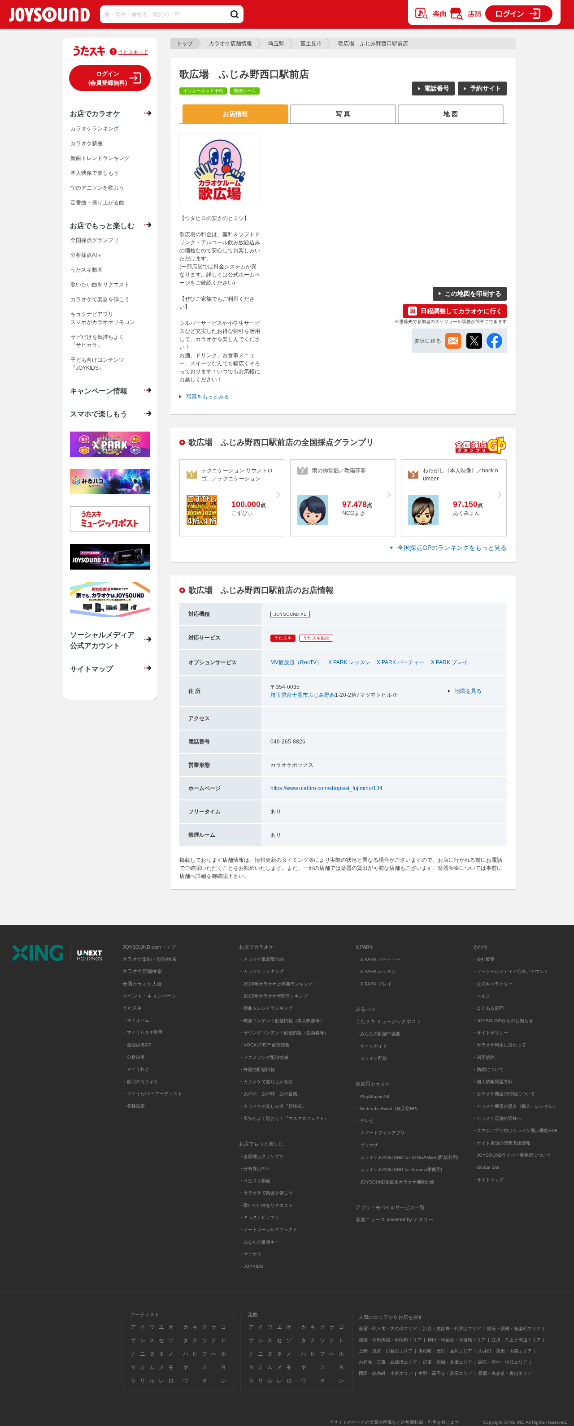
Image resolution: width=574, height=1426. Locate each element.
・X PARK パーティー (378, 959)
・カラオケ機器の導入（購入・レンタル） (514, 1106)
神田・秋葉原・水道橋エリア (456, 1339)
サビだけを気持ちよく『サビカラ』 (97, 341)
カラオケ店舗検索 (142, 971)
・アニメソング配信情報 (263, 1057)
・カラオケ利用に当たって (499, 1044)
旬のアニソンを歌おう (97, 188)
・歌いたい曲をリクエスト (266, 1205)
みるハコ (365, 1009)
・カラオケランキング (261, 971)
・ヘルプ (481, 996)
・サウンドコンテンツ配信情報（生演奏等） (284, 1032)
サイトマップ (91, 669)
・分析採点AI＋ (254, 1168)
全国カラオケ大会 (142, 983)
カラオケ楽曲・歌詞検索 (149, 959)
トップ (185, 43)
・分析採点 (133, 1056)
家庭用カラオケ (373, 1083)
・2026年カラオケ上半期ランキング (276, 983)
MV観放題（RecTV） (296, 662)
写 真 (343, 113)
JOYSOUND (49, 16)
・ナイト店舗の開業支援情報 (501, 1143)
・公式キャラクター (492, 983)
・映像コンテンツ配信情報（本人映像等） (281, 1020)
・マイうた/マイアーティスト (152, 1093)
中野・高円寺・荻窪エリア (445, 1373)
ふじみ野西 (321, 695)
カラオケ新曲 (86, 143)
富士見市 (311, 43)
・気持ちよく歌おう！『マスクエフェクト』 (284, 1118)
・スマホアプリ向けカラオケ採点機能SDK (515, 1130)
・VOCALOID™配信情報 (264, 1044)
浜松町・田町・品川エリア (445, 1350)
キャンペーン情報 (98, 391)
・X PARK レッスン (376, 971)
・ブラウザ (367, 1145)
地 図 (451, 113)
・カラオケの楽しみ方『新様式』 (272, 1106)
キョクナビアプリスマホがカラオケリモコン (102, 318)
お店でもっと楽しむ (102, 225)
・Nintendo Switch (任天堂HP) (386, 1108)
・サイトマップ (488, 1179)
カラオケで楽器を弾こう (100, 299)
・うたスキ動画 (254, 1180)
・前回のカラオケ (140, 1081)
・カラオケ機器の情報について (503, 1093)
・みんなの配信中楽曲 (378, 1033)
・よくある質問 (488, 1008)
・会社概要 (483, 959)
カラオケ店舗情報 (230, 43)
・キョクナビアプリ (259, 1217)
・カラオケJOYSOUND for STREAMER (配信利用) (407, 1157)
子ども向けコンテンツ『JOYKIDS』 (97, 364)
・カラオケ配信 (371, 1058)
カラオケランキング (94, 128)
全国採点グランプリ (94, 240)
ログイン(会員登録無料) (107, 78)
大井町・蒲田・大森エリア (505, 1350)
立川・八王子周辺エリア (516, 1339)
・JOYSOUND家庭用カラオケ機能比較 (395, 1182)
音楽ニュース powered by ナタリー (394, 1219)
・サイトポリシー (490, 1032)
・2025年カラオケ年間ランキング (273, 996)
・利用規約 (483, 1057)
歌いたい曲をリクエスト (100, 284)
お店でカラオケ (95, 113)
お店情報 (235, 113)
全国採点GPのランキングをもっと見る (452, 547)
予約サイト (485, 88)
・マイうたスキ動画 (142, 1032)
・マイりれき (135, 1069)
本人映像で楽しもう (94, 173)
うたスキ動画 (86, 270)
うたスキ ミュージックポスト (388, 1021)
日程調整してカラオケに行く (461, 311)
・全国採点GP (137, 1044)
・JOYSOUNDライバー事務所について (511, 1155)
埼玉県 (276, 43)
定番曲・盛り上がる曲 (97, 202)
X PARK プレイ (449, 662)
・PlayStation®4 (373, 1096)
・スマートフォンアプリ (380, 1132)
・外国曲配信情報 (257, 1069)
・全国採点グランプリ (261, 1156)
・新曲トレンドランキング (266, 1008)
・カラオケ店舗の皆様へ (497, 1118)
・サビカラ (250, 1254)
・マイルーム (135, 1020)
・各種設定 (133, 1105)
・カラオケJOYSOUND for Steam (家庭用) (399, 1169)
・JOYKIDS (251, 1266)
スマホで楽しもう (98, 414)
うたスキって (133, 52)
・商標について (488, 1069)
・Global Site (486, 1167)
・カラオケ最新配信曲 (261, 959)
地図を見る (468, 691)
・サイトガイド (371, 1046)
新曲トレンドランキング (100, 158)
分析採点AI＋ (86, 255)
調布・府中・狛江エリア (502, 1362)
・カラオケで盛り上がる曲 (266, 1081)
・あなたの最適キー (259, 1242)
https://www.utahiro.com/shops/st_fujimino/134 (326, 788)
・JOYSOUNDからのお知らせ (502, 1020)
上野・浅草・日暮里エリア (386, 1350)
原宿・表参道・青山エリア (505, 1373)
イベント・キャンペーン (149, 995)
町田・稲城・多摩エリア (447, 1362)
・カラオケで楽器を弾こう (266, 1192)
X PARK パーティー (400, 662)
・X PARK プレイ (373, 983)
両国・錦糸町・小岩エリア (386, 1373)
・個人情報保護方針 (492, 1081)
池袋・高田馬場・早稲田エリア (390, 1339)
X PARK (364, 947)
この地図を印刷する (473, 293)
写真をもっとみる (207, 396)
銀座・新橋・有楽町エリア (514, 1328)
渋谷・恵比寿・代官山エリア (452, 1328)
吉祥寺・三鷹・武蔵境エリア (388, 1362)
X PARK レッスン (349, 662)
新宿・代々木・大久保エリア (388, 1328)
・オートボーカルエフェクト (268, 1229)
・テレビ (365, 1120)
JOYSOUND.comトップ (149, 947)
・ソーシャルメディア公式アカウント (510, 971)
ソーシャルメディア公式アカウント (102, 640)
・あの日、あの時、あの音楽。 (270, 1093)
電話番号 (436, 88)
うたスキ (132, 1008)
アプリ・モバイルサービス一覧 (390, 1207)
